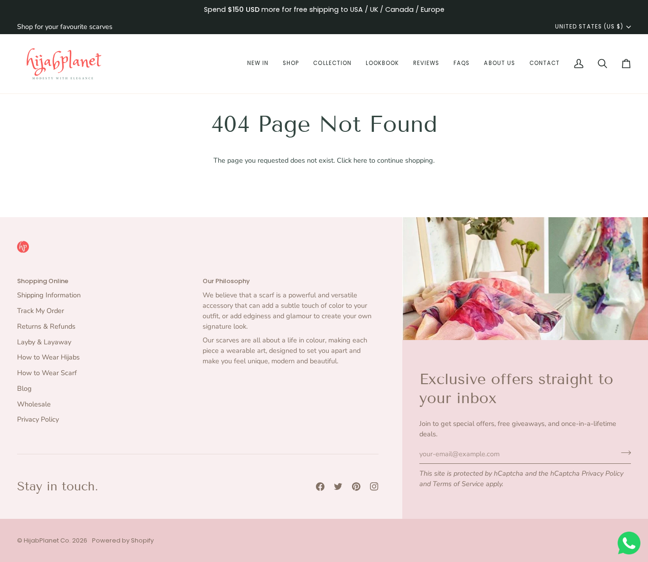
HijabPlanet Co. (47, 540)
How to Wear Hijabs (48, 357)
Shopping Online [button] (42, 281)
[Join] (623, 452)
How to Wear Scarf (47, 373)
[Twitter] (338, 486)
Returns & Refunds (46, 326)
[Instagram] (374, 486)
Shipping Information (49, 295)
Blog (24, 388)
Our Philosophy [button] (226, 281)
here (360, 160)
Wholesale (34, 404)
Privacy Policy (602, 473)
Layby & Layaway (44, 342)
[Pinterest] (356, 486)
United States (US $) (589, 26)
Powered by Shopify (123, 540)
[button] (258, 63)
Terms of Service (458, 483)
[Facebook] (320, 486)
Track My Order (40, 310)
